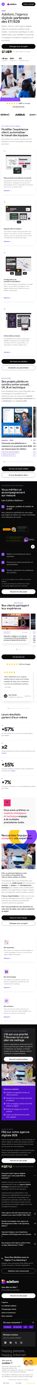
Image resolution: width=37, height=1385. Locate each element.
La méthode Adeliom (9, 1306)
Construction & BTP (8, 455)
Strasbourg (10, 391)
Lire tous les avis (18, 106)
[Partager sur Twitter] (16, 1342)
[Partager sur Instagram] (21, 1342)
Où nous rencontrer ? (12, 1322)
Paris (16, 391)
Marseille (27, 391)
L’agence (5, 1302)
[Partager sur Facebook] (10, 1342)
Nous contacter (7, 1316)
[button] (3, 4)
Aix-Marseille (17, 1327)
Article (7, 632)
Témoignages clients (9, 1309)
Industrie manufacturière (10, 452)
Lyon (20, 391)
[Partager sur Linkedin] (5, 1342)
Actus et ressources (9, 1313)
